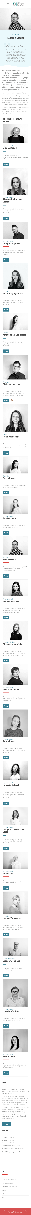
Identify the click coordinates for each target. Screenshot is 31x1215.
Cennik (4, 1190)
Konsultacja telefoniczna (9, 1180)
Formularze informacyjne (9, 1187)
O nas (3, 1197)
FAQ (3, 1194)
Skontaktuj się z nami (8, 1183)
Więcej (6, 164)
